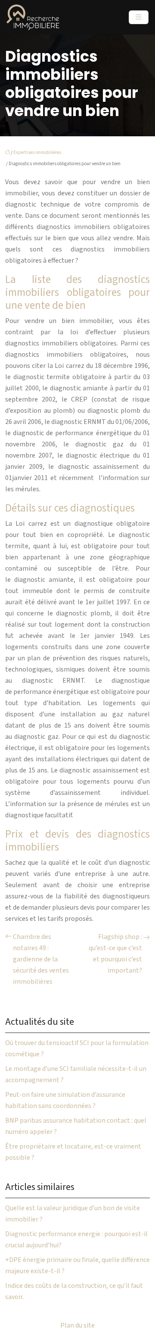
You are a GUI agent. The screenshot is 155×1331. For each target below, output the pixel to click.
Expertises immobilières (37, 152)
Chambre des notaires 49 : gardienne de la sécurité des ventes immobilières (41, 959)
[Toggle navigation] (139, 17)
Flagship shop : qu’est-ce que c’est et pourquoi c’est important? (115, 953)
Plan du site (77, 1325)
